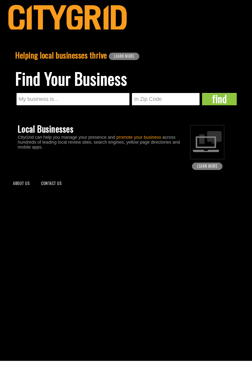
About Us (21, 183)
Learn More (124, 56)
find (219, 99)
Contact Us (51, 183)
